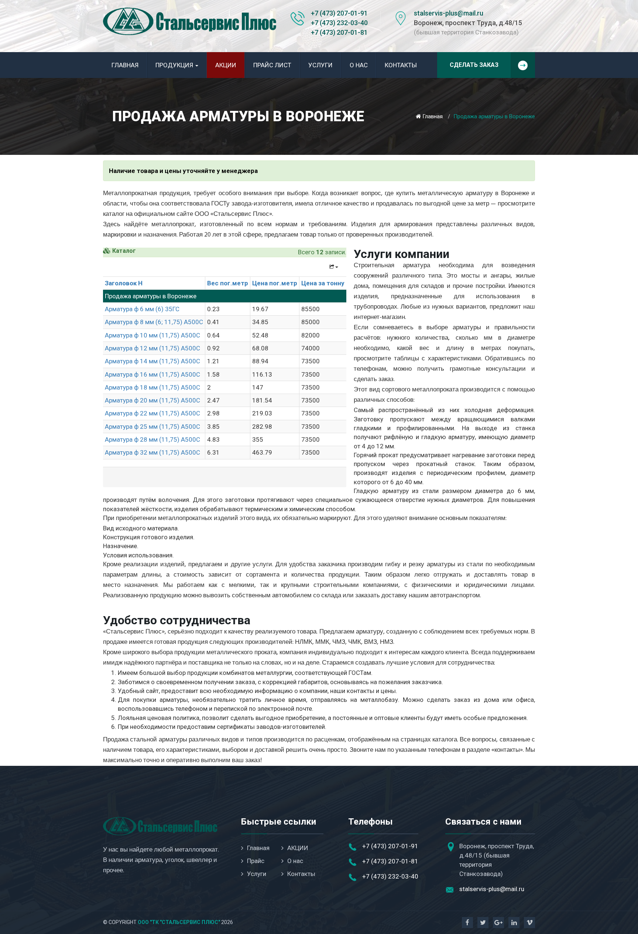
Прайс (255, 861)
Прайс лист (272, 65)
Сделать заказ (474, 64)
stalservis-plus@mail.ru (448, 13)
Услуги (320, 65)
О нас (359, 65)
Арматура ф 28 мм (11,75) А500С (152, 439)
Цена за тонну (322, 283)
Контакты (401, 65)
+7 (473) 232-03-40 (339, 23)
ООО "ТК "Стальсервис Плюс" (179, 922)
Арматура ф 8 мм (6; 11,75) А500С (154, 322)
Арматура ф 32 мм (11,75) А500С (152, 452)
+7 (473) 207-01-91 (339, 13)
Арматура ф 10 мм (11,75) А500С (152, 335)
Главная (125, 65)
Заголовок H (124, 283)
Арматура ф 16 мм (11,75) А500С (152, 374)
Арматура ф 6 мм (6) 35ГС (142, 309)
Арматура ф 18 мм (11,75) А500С (152, 387)
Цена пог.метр (274, 283)
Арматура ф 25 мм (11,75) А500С (152, 426)
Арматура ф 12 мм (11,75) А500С (152, 348)
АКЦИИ (225, 65)
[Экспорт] (334, 267)
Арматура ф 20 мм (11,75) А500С (152, 400)
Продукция (175, 65)
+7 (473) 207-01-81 (339, 32)
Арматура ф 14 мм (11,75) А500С (152, 361)
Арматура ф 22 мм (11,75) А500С (152, 413)
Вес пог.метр (227, 283)
